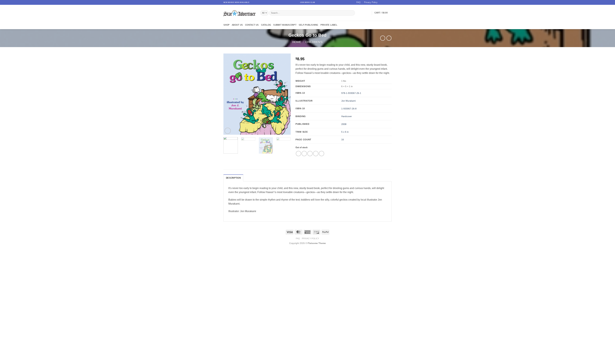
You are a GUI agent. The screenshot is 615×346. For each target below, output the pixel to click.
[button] (383, 12)
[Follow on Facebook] (381, 2)
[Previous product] (388, 38)
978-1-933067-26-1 (351, 93)
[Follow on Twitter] (387, 2)
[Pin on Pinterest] (315, 153)
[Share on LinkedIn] (321, 153)
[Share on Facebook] (298, 153)
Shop (226, 25)
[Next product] (382, 38)
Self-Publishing (308, 25)
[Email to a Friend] (310, 153)
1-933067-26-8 (349, 108)
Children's (314, 42)
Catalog (266, 25)
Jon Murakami (348, 100)
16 (342, 139)
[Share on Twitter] (304, 153)
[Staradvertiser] (239, 12)
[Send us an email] (390, 2)
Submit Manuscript (284, 25)
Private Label (328, 25)
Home (296, 42)
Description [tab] (233, 178)
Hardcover (346, 116)
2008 (343, 124)
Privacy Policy (370, 2)
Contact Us (252, 25)
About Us (237, 25)
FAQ (358, 2)
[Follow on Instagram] (384, 2)
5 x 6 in (345, 132)
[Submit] (352, 13)
